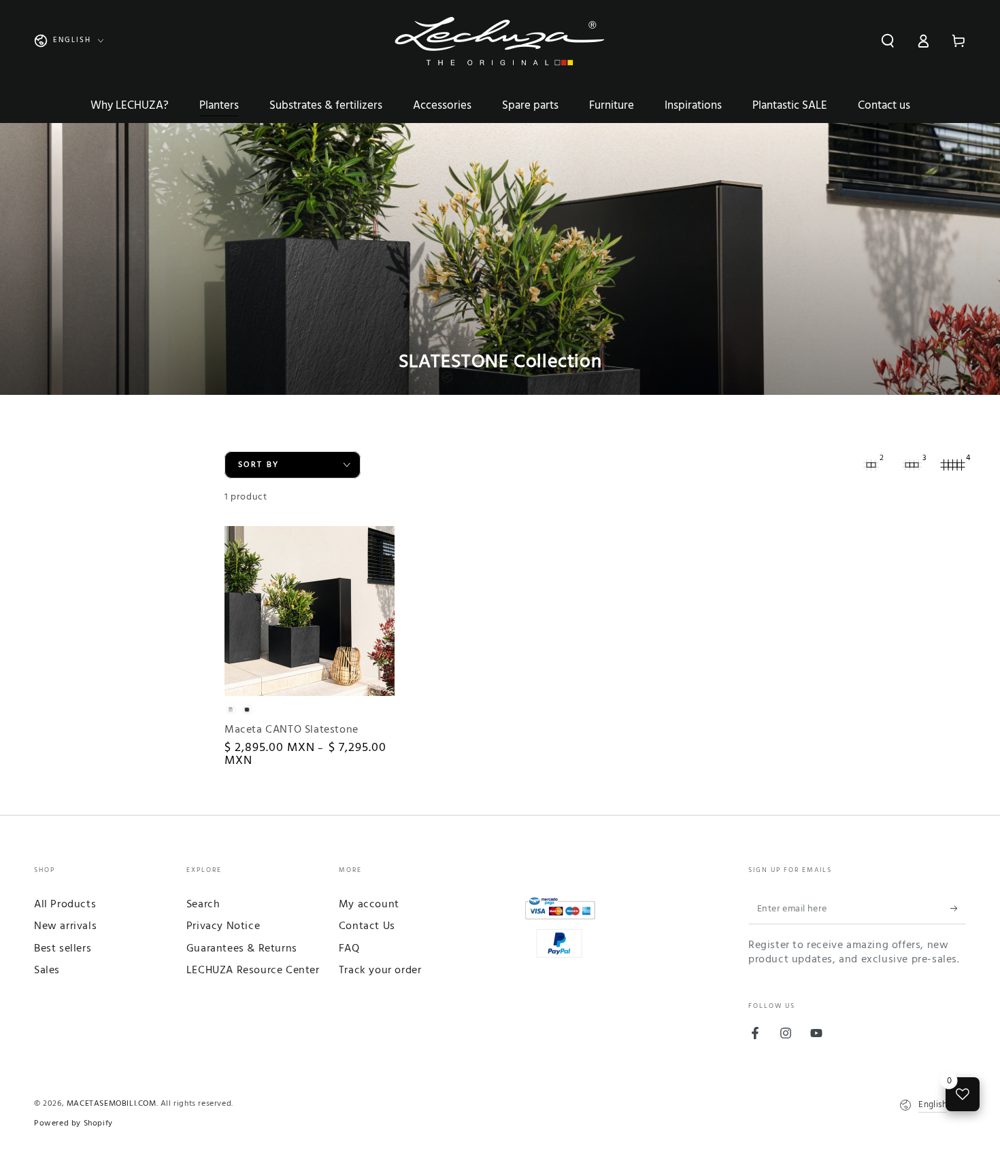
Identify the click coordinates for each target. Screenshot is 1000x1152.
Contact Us (367, 926)
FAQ (349, 949)
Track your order (380, 970)
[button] (887, 41)
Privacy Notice (223, 926)
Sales (47, 970)
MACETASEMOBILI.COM (111, 1104)
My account (369, 904)
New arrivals (65, 926)
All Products (65, 904)
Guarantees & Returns (241, 949)
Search (203, 904)
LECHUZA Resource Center (253, 970)
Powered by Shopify (73, 1124)
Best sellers (62, 949)
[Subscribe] (958, 909)
